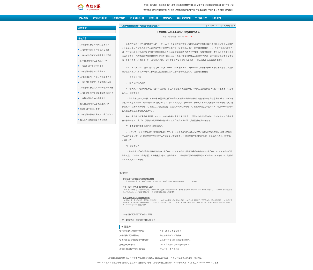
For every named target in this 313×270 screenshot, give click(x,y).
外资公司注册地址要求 (90, 109)
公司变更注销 (184, 18)
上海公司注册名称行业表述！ (92, 71)
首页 (221, 25)
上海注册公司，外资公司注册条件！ (95, 77)
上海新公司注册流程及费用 (92, 66)
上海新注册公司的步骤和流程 (92, 98)
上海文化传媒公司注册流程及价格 (94, 50)
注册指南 (216, 18)
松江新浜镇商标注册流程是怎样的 (94, 104)
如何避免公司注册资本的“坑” (131, 231)
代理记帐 (167, 18)
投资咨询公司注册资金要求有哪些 (134, 240)
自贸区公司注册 (162, 258)
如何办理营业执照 (127, 244)
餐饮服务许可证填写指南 (170, 235)
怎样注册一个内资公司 (169, 249)
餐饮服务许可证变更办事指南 (132, 249)
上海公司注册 (147, 258)
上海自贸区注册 (136, 126)
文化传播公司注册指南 (129, 235)
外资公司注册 (137, 18)
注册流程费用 (118, 18)
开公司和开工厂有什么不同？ (141, 214)
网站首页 (83, 18)
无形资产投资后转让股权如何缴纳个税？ (177, 240)
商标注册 (153, 18)
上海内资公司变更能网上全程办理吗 (95, 55)
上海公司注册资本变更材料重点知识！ (96, 114)
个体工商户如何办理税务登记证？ (174, 244)
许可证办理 (201, 18)
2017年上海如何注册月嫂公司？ (142, 220)
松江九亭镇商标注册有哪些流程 (93, 120)
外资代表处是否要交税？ (170, 231)
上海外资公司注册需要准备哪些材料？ (96, 93)
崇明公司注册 (100, 18)
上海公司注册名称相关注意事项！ (94, 44)
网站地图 (214, 263)
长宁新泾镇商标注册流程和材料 (93, 61)
